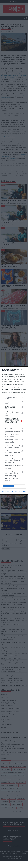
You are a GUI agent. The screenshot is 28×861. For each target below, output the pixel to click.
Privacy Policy (22, 491)
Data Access (14, 491)
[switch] (22, 401)
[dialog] (14, 430)
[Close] (24, 369)
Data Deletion (5, 491)
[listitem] (14, 398)
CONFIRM (8, 485)
